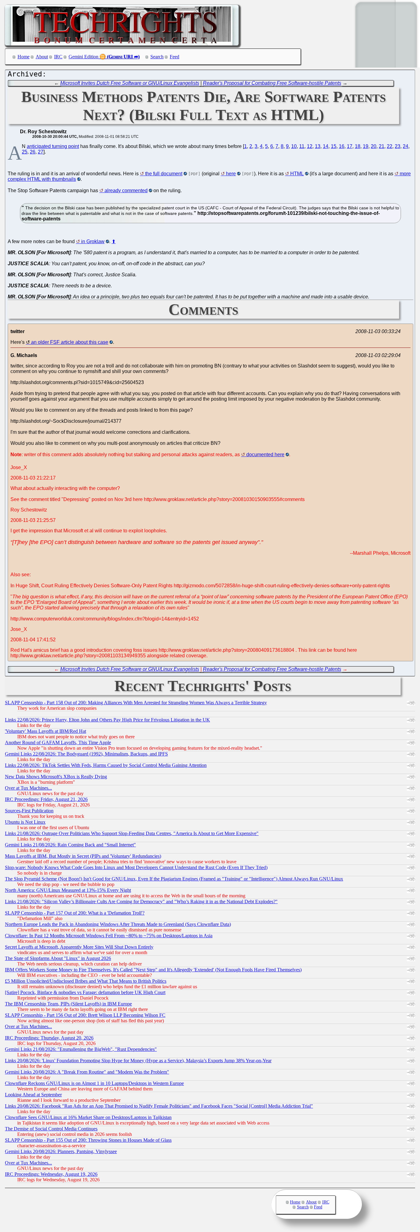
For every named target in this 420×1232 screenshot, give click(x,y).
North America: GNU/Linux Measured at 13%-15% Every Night (68, 890)
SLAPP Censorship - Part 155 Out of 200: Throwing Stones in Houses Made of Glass (88, 1140)
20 (373, 146)
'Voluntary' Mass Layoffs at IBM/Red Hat (45, 731)
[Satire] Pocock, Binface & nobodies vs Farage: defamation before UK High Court (85, 992)
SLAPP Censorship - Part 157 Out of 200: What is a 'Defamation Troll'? (75, 912)
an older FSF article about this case (69, 342)
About (42, 56)
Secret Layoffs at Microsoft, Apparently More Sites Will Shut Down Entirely (79, 947)
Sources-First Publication (29, 810)
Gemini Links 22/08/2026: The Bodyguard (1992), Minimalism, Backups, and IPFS (86, 753)
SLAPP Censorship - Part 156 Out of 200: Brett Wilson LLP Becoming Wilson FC (85, 1015)
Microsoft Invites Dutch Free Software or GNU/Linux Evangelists (129, 83)
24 (405, 146)
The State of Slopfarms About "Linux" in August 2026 (58, 958)
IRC (58, 56)
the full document (163, 173)
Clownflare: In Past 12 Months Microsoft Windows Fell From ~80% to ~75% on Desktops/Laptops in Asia (108, 935)
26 (32, 151)
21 (381, 146)
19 (365, 146)
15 (333, 146)
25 (24, 151)
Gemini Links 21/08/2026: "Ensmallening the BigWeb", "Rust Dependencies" (81, 1049)
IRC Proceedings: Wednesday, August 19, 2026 (51, 1174)
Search (157, 56)
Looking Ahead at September (33, 1094)
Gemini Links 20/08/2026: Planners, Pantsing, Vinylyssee (61, 1151)
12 (309, 146)
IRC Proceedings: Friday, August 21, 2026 (46, 799)
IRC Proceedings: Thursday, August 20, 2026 (49, 1037)
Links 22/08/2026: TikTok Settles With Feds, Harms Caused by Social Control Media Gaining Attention (106, 765)
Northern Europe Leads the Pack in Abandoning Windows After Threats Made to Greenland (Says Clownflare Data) (118, 924)
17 (349, 146)
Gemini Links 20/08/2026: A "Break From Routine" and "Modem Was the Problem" (87, 1072)
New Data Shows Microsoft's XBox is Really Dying (56, 776)
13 (317, 146)
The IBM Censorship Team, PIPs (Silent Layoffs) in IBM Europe (68, 1003)
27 (40, 151)
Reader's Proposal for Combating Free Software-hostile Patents (272, 83)
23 (397, 146)
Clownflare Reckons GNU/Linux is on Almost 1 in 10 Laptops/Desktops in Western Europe (94, 1083)
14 (325, 146)
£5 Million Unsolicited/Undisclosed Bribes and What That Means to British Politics (85, 981)
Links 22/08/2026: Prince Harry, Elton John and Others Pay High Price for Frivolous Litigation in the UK (107, 719)
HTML (297, 173)
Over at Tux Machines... (28, 788)
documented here (265, 454)
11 (301, 146)
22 (389, 146)
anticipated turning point (53, 146)
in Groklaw (93, 241)
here (231, 173)
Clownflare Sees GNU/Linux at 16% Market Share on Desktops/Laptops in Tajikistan (88, 1117)
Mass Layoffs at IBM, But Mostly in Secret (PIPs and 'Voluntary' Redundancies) (83, 856)
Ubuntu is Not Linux (25, 822)
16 (341, 146)
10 (294, 146)
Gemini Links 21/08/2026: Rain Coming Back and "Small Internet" (70, 844)
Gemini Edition (83, 56)
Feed (174, 56)
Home (24, 56)
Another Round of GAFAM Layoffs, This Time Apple (58, 742)
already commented (126, 190)
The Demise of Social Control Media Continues (51, 1128)
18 (357, 146)
